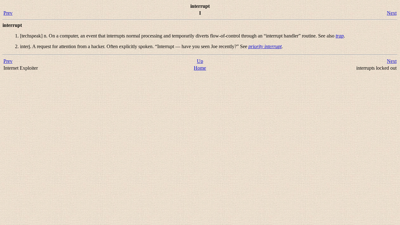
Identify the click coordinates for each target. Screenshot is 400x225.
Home (200, 68)
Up (200, 61)
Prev (7, 13)
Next (392, 13)
